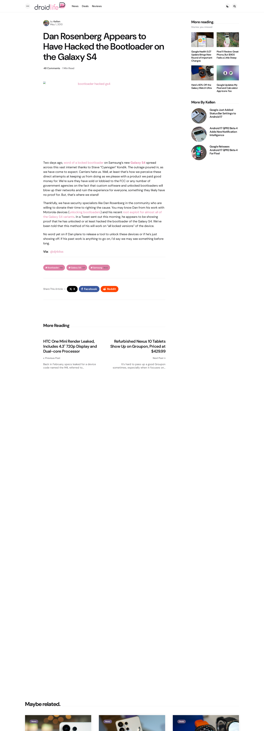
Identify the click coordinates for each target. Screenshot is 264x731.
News (33, 721)
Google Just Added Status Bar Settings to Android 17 (223, 113)
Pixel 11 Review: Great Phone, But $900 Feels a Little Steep (227, 54)
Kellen (56, 21)
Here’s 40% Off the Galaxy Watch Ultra (201, 86)
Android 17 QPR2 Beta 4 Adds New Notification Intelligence (223, 132)
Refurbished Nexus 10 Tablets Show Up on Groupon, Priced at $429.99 (137, 346)
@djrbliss (56, 252)
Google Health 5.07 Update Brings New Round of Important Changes (201, 56)
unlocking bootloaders (85, 212)
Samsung (100, 267)
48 (52, 68)
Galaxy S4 (78, 267)
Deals (181, 721)
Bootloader (55, 267)
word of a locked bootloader (83, 163)
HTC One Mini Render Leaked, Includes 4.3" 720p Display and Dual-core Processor (70, 346)
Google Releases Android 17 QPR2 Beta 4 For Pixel (223, 150)
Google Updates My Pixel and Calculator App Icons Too (227, 88)
